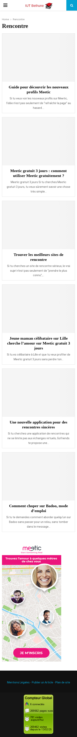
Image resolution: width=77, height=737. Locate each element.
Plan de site (62, 682)
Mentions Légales (18, 682)
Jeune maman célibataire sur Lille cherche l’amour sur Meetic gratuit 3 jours (38, 343)
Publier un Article (42, 682)
